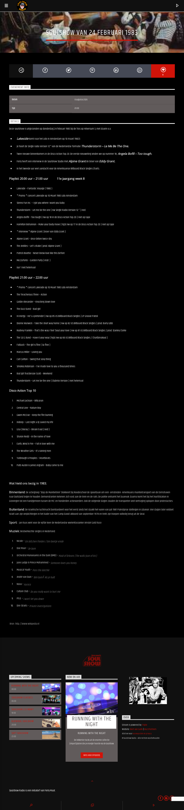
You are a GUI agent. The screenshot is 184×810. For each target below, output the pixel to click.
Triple (144, 725)
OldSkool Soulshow (23, 721)
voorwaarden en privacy (142, 733)
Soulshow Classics (22, 697)
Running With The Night (25, 685)
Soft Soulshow (20, 733)
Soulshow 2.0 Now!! (23, 709)
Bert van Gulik (136, 729)
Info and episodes (91, 755)
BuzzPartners (150, 729)
